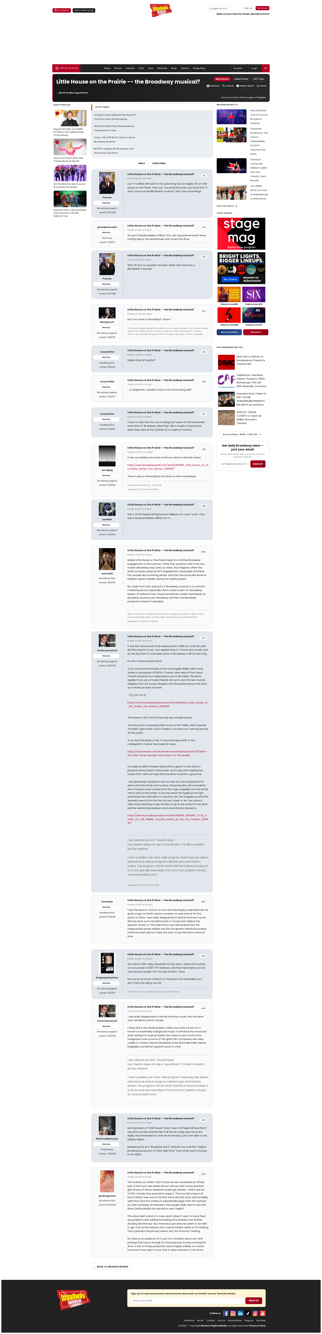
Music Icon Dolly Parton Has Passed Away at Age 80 (68, 152)
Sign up (258, 464)
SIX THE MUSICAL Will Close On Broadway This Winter (70, 177)
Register (238, 68)
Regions (249, 1320)
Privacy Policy (257, 1325)
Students (162, 68)
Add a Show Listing (84, 10)
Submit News (235, 1320)
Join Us (221, 1320)
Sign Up (254, 1300)
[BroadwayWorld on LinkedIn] (240, 1313)
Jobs (150, 68)
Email (141, 163)
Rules (263, 86)
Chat (141, 68)
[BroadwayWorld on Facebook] (226, 1313)
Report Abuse (247, 86)
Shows (118, 68)
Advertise (189, 1320)
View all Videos (225, 205)
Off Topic (258, 79)
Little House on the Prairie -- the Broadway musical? (160, 174)
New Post (215, 86)
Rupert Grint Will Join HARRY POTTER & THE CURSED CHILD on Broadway (69, 124)
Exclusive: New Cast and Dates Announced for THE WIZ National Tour (70, 205)
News (107, 68)
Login (254, 68)
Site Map (261, 1320)
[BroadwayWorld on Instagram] (233, 1313)
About (200, 1320)
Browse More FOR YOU (240, 434)
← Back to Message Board (72, 92)
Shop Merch (63, 10)
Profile (106, 203)
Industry (130, 68)
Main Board (222, 79)
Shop (174, 68)
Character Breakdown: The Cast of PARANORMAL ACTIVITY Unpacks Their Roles (259, 141)
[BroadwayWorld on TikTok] (248, 1313)
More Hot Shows (229, 332)
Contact (210, 1320)
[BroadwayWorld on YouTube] (263, 1313)
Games (185, 68)
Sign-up (248, 8)
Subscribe (159, 163)
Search (230, 86)
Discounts (256, 332)
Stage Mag (199, 68)
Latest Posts (241, 79)
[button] (266, 68)
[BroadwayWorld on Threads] (255, 1313)
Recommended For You (230, 347)
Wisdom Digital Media (214, 1325)
